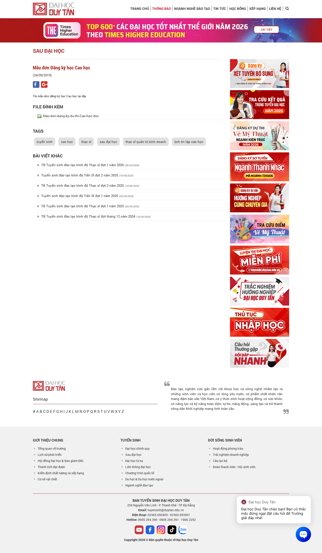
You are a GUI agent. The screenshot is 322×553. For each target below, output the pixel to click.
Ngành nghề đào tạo (139, 485)
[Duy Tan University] (53, 9)
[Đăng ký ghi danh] (259, 73)
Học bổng (237, 8)
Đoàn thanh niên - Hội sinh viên (234, 467)
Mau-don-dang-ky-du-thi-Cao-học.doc (70, 116)
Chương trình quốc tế (139, 473)
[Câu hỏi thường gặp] (259, 353)
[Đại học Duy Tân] (49, 385)
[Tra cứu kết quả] (259, 104)
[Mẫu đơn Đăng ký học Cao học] (36, 84)
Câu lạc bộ (220, 461)
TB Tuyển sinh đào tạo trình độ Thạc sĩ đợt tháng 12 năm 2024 (88, 216)
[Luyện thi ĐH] (259, 260)
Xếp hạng (257, 8)
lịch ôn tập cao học (188, 141)
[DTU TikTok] (172, 529)
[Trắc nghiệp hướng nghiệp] (259, 291)
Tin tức (219, 8)
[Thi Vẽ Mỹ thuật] (259, 135)
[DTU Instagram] (161, 529)
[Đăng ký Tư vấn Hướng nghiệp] (259, 197)
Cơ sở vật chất (47, 479)
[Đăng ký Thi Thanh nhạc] (259, 166)
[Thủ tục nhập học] (259, 322)
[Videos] (139, 529)
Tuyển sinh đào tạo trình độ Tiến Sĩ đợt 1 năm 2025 (79, 196)
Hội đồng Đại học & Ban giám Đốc (60, 461)
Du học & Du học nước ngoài (144, 479)
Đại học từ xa (134, 461)
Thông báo (161, 8)
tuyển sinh (45, 141)
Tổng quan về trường (52, 448)
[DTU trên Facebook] (150, 529)
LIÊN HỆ (275, 8)
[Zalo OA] (183, 529)
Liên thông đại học (138, 467)
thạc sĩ (86, 141)
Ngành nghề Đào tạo (192, 8)
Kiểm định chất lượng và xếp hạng (61, 473)
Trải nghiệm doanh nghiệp (231, 455)
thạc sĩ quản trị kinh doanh (146, 141)
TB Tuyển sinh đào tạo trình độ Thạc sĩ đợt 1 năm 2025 (82, 206)
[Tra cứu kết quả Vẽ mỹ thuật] (259, 229)
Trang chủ (139, 8)
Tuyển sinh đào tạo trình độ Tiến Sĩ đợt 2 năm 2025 (79, 175)
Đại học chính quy (137, 448)
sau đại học (108, 141)
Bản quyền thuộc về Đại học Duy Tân (173, 540)
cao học (67, 141)
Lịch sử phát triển (50, 455)
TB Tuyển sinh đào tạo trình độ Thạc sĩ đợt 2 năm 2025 (82, 185)
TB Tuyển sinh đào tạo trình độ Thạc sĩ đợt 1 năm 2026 (82, 165)
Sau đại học (133, 455)
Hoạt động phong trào (228, 448)
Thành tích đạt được (51, 467)
